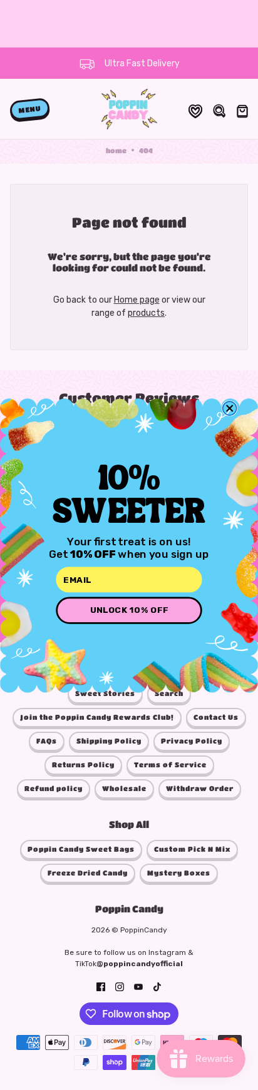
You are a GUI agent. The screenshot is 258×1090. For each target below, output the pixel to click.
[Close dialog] (230, 408)
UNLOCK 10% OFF (129, 610)
